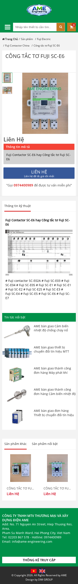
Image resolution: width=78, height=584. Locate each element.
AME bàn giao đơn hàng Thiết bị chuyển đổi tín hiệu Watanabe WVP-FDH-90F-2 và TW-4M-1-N (55, 417)
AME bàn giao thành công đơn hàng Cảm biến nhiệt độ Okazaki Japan (55, 393)
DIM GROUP (45, 579)
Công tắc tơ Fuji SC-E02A (20, 488)
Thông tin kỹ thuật (17, 206)
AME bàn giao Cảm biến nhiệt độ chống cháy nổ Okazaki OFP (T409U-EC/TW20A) (51, 332)
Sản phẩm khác (15, 444)
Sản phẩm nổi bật (45, 444)
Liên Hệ (13, 139)
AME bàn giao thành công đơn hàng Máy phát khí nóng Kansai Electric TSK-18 (54, 372)
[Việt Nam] (34, 570)
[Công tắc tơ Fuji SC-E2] (57, 468)
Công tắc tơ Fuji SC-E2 (57, 488)
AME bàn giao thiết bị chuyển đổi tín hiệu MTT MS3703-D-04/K (51, 351)
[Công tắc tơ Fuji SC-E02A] (20, 468)
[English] (42, 570)
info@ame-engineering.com (32, 541)
